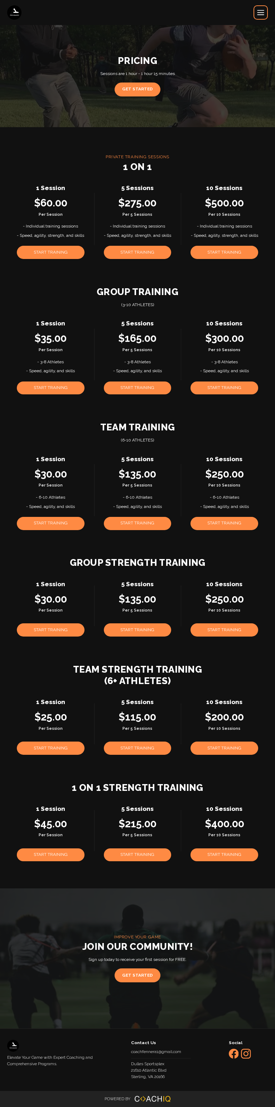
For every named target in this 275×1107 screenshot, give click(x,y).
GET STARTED (137, 88)
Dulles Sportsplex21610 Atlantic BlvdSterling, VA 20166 (149, 1070)
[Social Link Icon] (235, 1060)
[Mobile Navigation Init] (261, 12)
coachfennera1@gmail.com (156, 1051)
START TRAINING (51, 252)
